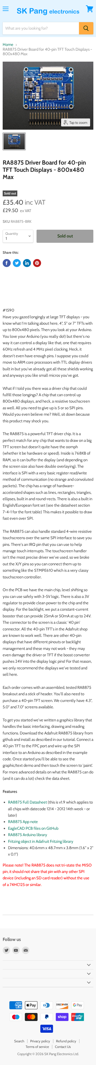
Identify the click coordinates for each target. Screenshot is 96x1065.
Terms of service (37, 1046)
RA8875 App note (23, 821)
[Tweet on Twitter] (17, 263)
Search (19, 1041)
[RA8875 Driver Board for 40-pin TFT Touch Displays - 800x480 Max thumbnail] (14, 141)
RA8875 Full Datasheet (28, 802)
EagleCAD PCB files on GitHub (33, 828)
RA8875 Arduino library (27, 834)
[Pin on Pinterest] (37, 263)
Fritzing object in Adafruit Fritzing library (40, 841)
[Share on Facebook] (7, 263)
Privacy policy (40, 1041)
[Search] (86, 28)
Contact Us (63, 1046)
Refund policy (66, 1041)
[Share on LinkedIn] (27, 263)
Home (8, 44)
